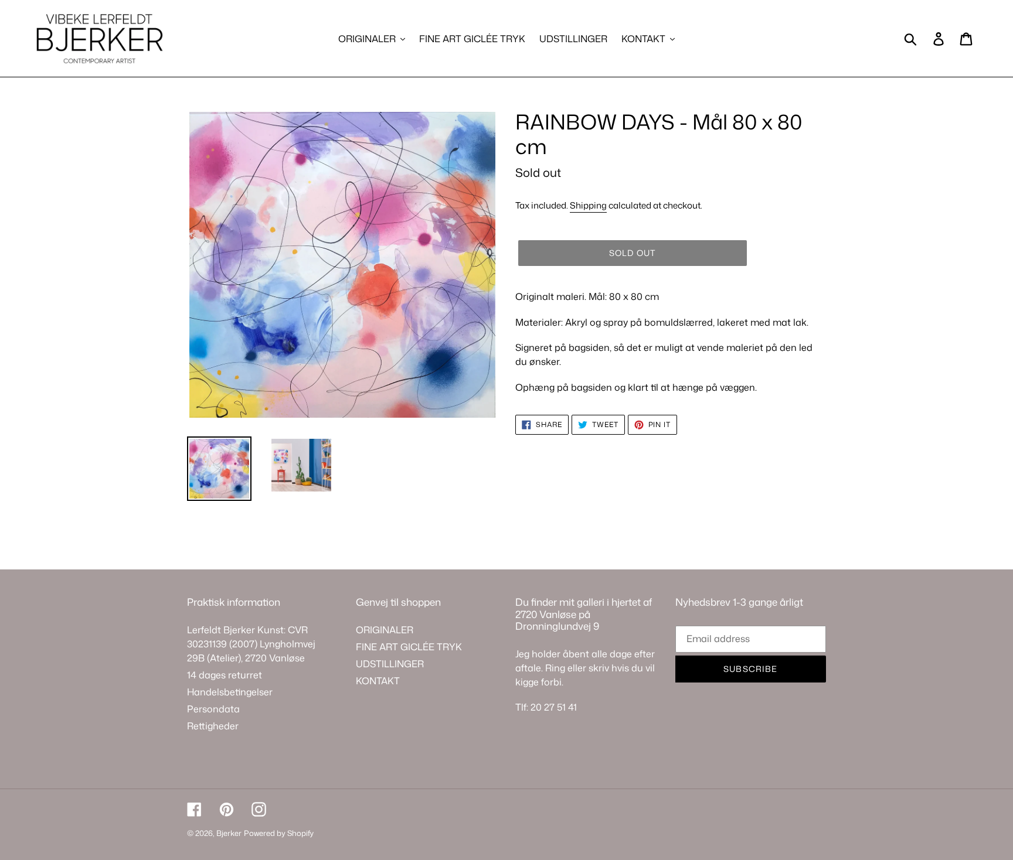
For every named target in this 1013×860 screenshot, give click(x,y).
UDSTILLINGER (390, 663)
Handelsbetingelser (230, 691)
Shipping (588, 205)
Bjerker (229, 833)
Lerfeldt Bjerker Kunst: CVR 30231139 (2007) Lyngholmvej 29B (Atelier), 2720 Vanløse (251, 643)
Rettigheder (213, 725)
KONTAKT (378, 680)
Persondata (213, 708)
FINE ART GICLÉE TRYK (409, 646)
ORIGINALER (384, 629)
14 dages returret (224, 674)
